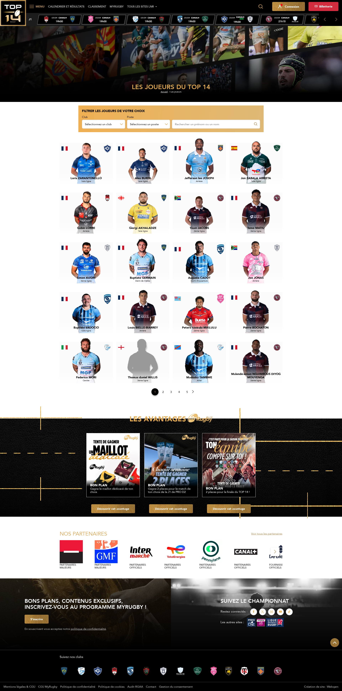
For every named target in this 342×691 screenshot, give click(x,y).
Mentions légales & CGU (19, 686)
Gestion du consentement (176, 686)
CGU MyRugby (47, 686)
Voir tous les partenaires (266, 533)
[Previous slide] (324, 19)
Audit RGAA (135, 686)
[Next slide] (336, 19)
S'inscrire (36, 619)
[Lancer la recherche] (260, 6)
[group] (59, 20)
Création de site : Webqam (321, 686)
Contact (151, 686)
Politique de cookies (111, 686)
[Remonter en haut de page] (334, 642)
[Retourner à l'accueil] (13, 12)
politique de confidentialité (88, 629)
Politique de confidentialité (77, 686)
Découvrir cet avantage (113, 508)
